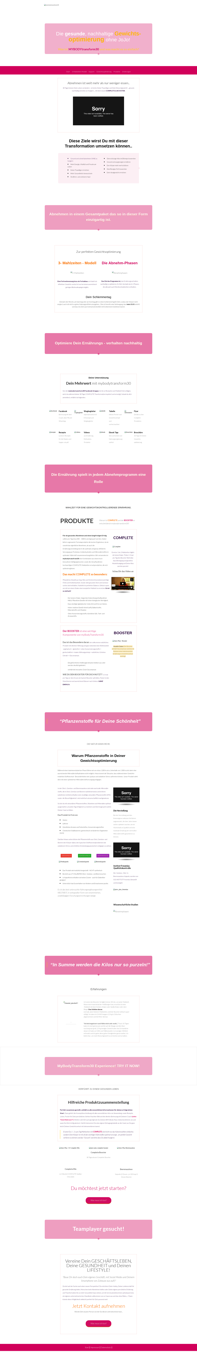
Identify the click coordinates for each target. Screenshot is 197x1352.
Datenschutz (106, 1347)
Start (87, 1347)
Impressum (94, 1347)
